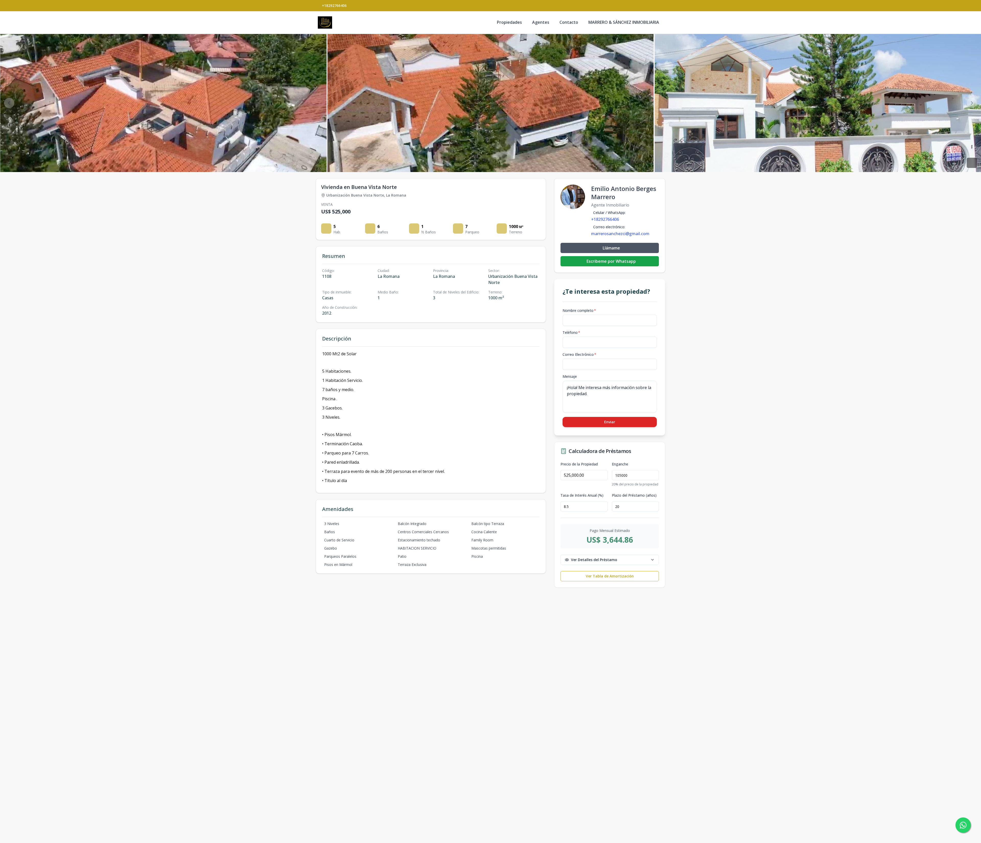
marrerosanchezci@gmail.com (620, 233)
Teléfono (571, 332)
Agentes (540, 22)
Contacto (568, 22)
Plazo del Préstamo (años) (634, 495)
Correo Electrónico (579, 354)
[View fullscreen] (972, 163)
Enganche (620, 464)
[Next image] (972, 103)
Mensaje (570, 376)
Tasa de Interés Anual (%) (581, 495)
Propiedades (509, 22)
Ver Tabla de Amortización (610, 576)
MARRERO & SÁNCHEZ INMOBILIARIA (623, 22)
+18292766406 (334, 5)
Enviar (609, 421)
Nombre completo (579, 310)
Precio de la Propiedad (579, 464)
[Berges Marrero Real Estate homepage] (325, 22)
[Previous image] (9, 103)
